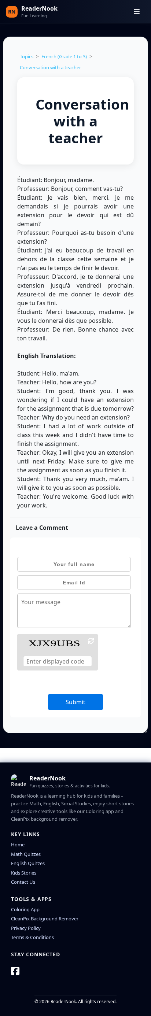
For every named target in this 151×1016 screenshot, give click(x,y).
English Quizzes (28, 863)
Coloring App (25, 909)
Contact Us (23, 882)
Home (18, 844)
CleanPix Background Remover (44, 918)
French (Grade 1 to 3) (64, 56)
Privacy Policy (26, 928)
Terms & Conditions (32, 937)
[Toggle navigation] (136, 11)
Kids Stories (23, 872)
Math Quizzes (26, 854)
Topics (26, 56)
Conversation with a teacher (50, 67)
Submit (75, 702)
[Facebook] (15, 971)
